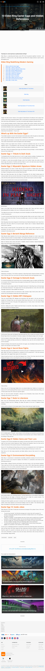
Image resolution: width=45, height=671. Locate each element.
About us (3, 631)
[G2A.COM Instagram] (10, 638)
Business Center (41, 649)
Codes (2, 625)
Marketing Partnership (15, 644)
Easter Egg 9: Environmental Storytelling (14, 78)
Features (10, 6)
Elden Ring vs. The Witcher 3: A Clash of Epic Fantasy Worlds (17, 567)
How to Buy (28, 646)
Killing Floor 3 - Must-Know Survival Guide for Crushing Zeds (17, 596)
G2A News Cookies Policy (28, 667)
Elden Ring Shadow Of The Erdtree (26, 88)
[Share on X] (38, 28)
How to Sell (40, 646)
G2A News (6, 6)
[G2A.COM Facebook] (2, 638)
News (2, 624)
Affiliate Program (14, 646)
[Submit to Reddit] (43, 28)
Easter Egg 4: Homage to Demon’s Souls (14, 71)
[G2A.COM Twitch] (17, 638)
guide (15, 537)
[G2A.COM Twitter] (5, 638)
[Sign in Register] (40, 2)
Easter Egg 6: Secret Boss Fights (12, 74)
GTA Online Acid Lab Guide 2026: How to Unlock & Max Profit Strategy (19, 610)
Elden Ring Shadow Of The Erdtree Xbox (26, 105)
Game (26, 84)
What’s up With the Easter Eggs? (12, 66)
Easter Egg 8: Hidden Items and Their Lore (14, 77)
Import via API (41, 647)
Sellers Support (41, 644)
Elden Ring (26, 94)
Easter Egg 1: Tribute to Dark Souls (13, 67)
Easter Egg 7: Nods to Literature (12, 76)
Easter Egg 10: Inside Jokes (11, 80)
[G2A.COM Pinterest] (15, 638)
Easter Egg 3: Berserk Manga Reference (14, 70)
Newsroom (3, 646)
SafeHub (2, 629)
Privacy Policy (22, 667)
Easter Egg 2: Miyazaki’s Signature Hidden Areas (15, 69)
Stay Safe (27, 647)
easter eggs (4, 537)
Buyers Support (28, 644)
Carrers (2, 649)
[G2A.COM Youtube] (7, 638)
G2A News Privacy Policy (15, 667)
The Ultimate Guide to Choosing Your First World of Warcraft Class (18, 581)
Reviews (2, 628)
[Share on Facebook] (36, 28)
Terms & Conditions (8, 667)
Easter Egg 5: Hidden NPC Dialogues (13, 73)
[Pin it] (41, 28)
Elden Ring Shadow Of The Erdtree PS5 (26, 111)
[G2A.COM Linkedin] (12, 638)
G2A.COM (2, 6)
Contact (2, 647)
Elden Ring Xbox (26, 100)
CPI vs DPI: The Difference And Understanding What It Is (22, 548)
